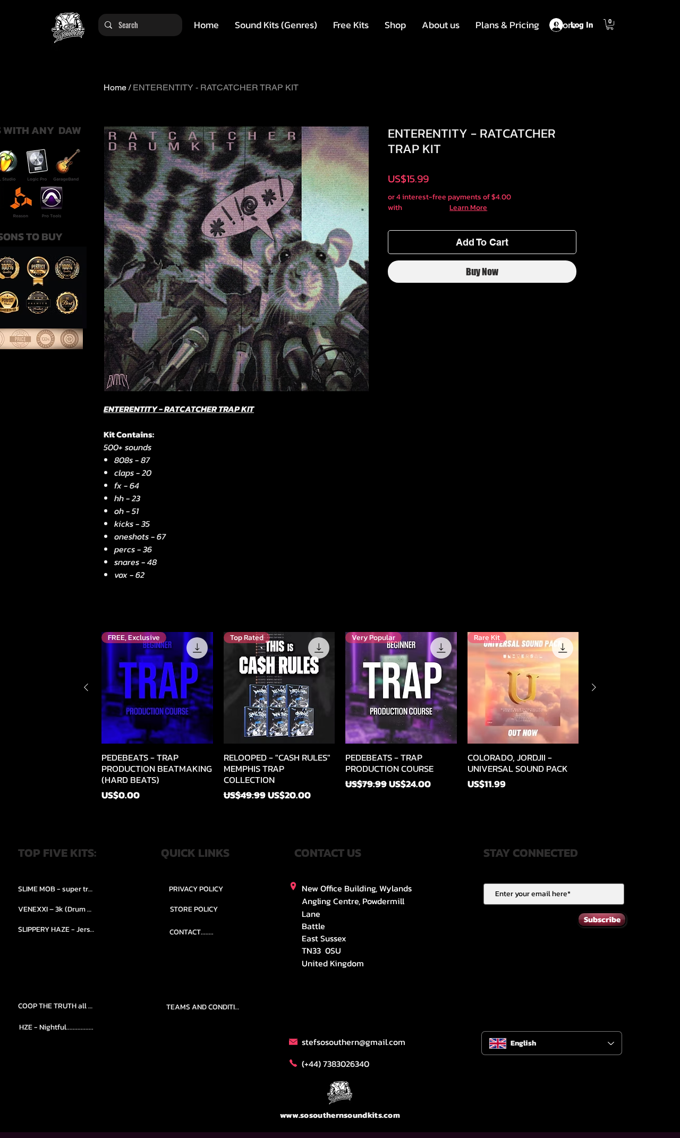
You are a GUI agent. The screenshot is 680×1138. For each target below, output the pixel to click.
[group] (340, 717)
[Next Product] (594, 687)
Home (115, 87)
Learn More (468, 208)
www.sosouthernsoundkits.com (340, 1115)
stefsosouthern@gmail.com (353, 1041)
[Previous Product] (86, 687)
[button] (276, 25)
